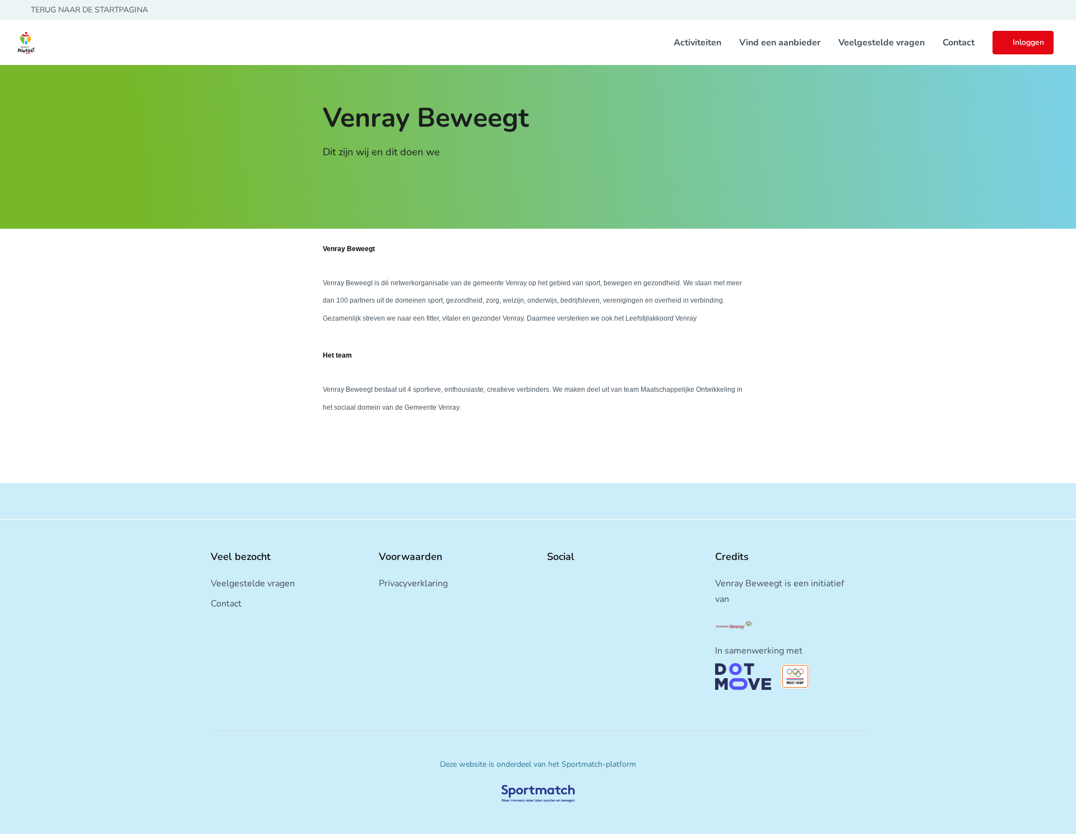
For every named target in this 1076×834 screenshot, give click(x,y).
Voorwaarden (410, 556)
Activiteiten (697, 42)
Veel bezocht (241, 556)
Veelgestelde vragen (881, 42)
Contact (959, 42)
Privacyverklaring (413, 583)
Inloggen (1028, 42)
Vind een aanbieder (779, 42)
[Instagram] (569, 581)
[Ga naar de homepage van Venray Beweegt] (25, 42)
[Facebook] (551, 581)
